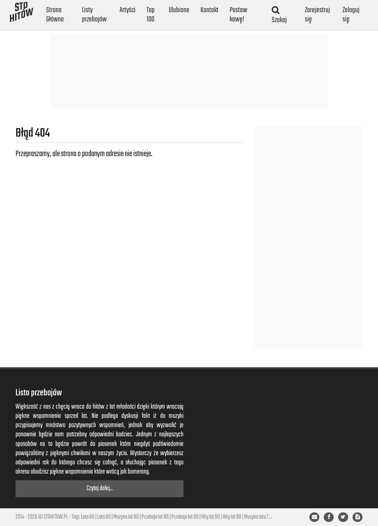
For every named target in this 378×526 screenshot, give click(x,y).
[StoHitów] (21, 9)
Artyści (127, 10)
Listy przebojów (94, 14)
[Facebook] (329, 517)
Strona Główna (55, 14)
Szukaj (279, 20)
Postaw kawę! (238, 14)
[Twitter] (343, 517)
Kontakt (209, 10)
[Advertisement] (189, 71)
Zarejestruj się (317, 14)
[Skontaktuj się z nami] (314, 517)
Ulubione (179, 10)
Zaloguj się (351, 14)
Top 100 (151, 14)
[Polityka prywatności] (357, 517)
